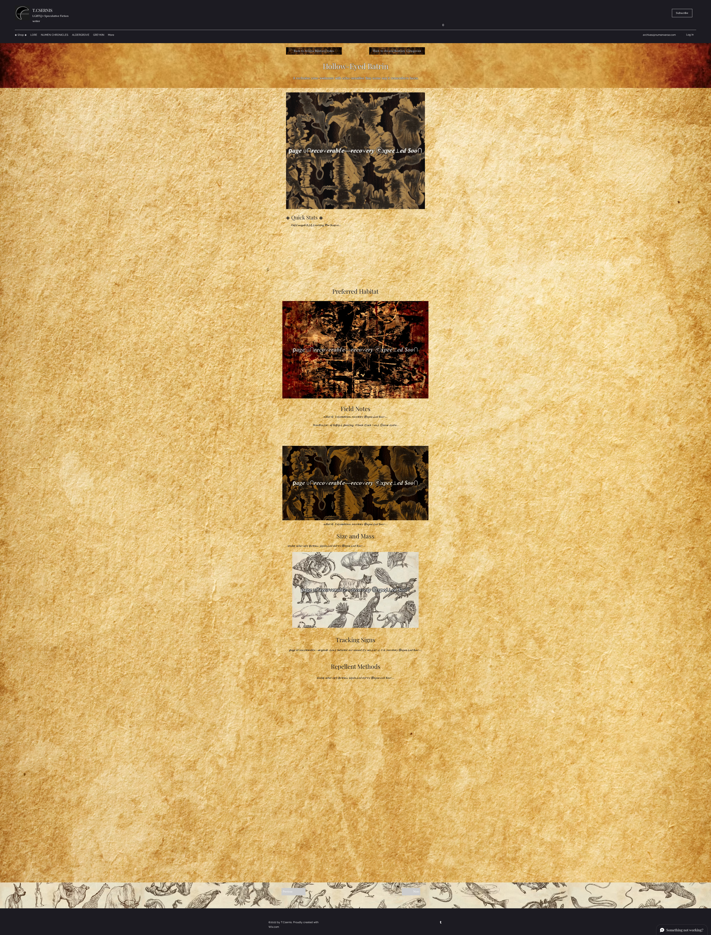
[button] (682, 13)
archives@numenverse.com (659, 34)
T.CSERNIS (42, 10)
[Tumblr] (441, 922)
